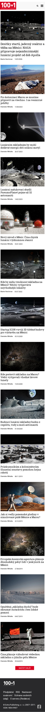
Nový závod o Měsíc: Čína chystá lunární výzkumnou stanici (19, 239)
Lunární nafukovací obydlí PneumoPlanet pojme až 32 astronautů (16, 192)
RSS (18, 692)
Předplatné (8, 692)
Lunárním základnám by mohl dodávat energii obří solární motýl (20, 146)
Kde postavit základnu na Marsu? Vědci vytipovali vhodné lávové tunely (20, 377)
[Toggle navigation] (42, 5)
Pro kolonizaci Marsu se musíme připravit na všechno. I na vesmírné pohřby (21, 100)
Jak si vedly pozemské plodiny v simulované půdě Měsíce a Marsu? (20, 516)
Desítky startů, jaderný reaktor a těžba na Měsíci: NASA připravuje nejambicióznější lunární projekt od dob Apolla (22, 49)
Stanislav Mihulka (7, 107)
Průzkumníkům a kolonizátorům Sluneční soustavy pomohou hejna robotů (21, 469)
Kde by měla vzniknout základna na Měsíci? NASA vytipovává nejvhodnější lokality (21, 285)
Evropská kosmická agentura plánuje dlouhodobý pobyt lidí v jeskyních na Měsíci (22, 562)
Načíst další (25, 668)
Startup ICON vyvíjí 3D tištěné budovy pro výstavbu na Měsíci (22, 331)
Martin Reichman (7, 59)
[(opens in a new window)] (39, 699)
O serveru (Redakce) (20, 698)
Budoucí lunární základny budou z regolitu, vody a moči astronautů (20, 423)
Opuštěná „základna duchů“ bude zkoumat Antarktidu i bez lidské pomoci (19, 609)
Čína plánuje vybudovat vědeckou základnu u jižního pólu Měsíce (20, 656)
